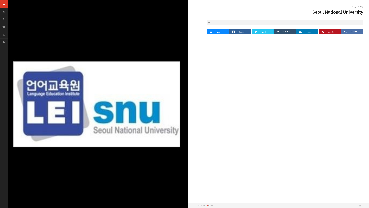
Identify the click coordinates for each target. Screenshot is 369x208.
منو (4, 4)
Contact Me (4, 42)
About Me (4, 19)
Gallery (4, 35)
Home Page (4, 11)
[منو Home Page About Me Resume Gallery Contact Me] (4, 104)
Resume (4, 27)
